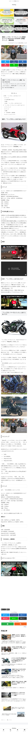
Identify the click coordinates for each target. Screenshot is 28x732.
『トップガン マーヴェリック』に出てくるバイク (14, 105)
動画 (6, 101)
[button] (22, 65)
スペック (7, 97)
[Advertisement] (14, 593)
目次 (12, 93)
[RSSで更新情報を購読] (20, 623)
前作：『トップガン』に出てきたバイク (12, 95)
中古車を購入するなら (10, 99)
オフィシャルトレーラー (10, 114)
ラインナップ (8, 107)
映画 (8, 609)
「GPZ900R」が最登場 (10, 112)
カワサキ (4, 609)
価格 (6, 110)
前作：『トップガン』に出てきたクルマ (13, 103)
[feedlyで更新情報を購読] (7, 623)
